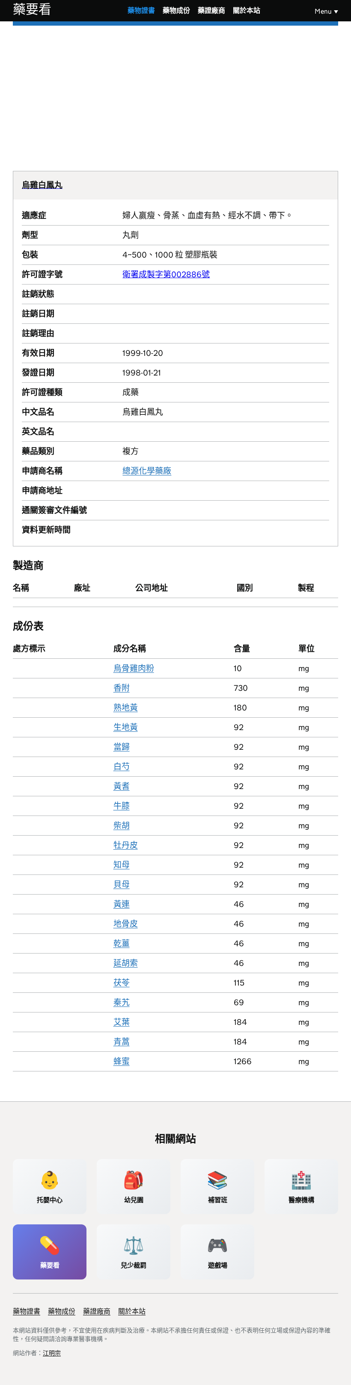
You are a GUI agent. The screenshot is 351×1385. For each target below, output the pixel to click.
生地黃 (125, 727)
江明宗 (52, 1353)
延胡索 (125, 963)
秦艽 (121, 1002)
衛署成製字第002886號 (166, 274)
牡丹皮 (125, 845)
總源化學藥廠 (146, 471)
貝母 (121, 884)
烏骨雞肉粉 (133, 668)
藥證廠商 (211, 10)
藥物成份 (176, 10)
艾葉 (121, 1022)
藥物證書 (141, 10)
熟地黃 (125, 708)
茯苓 (121, 983)
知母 (121, 865)
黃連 (121, 904)
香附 (121, 688)
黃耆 (121, 786)
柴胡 (121, 825)
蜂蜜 (121, 1061)
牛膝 (121, 806)
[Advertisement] (175, 90)
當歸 (121, 747)
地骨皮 (125, 924)
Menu (323, 11)
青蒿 (121, 1042)
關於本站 (246, 10)
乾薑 (121, 943)
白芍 (121, 767)
